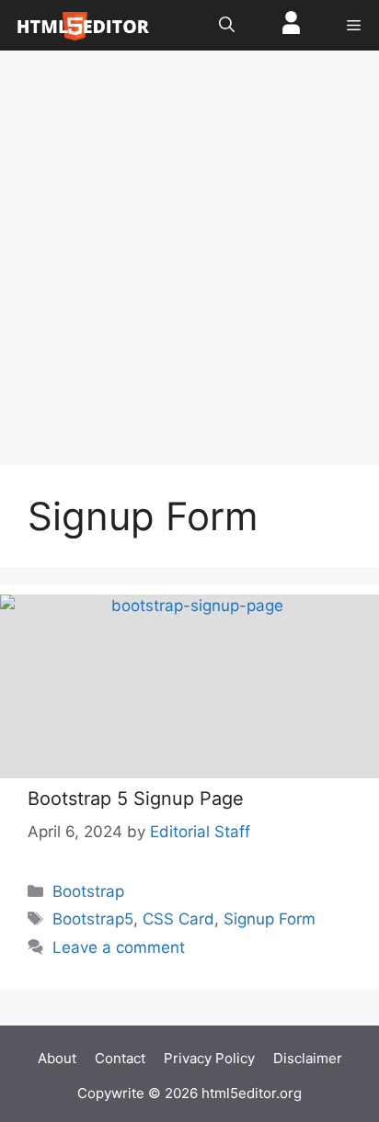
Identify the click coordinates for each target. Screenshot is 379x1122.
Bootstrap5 (92, 919)
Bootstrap (88, 891)
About (57, 1058)
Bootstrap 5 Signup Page (136, 799)
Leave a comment (118, 947)
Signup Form (270, 919)
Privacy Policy (209, 1058)
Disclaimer (307, 1058)
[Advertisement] (189, 267)
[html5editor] (82, 25)
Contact (120, 1058)
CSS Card (178, 919)
